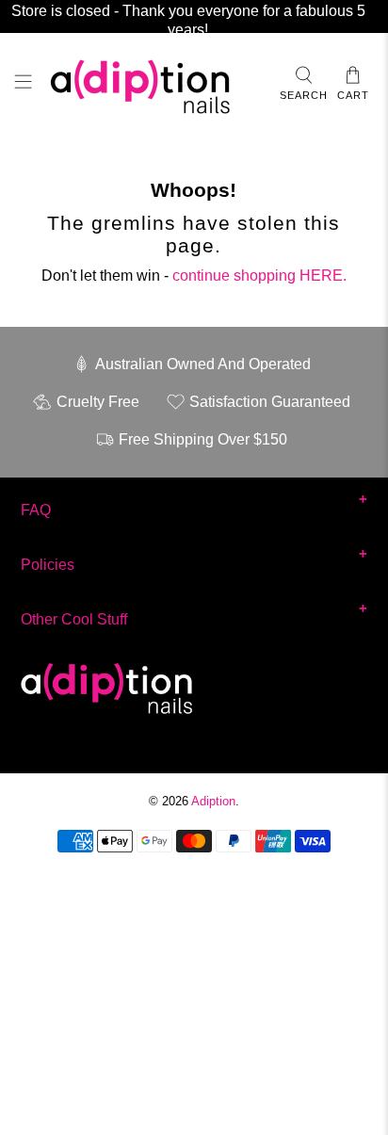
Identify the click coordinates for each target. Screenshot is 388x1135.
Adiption (213, 801)
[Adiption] (156, 85)
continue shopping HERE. (259, 276)
